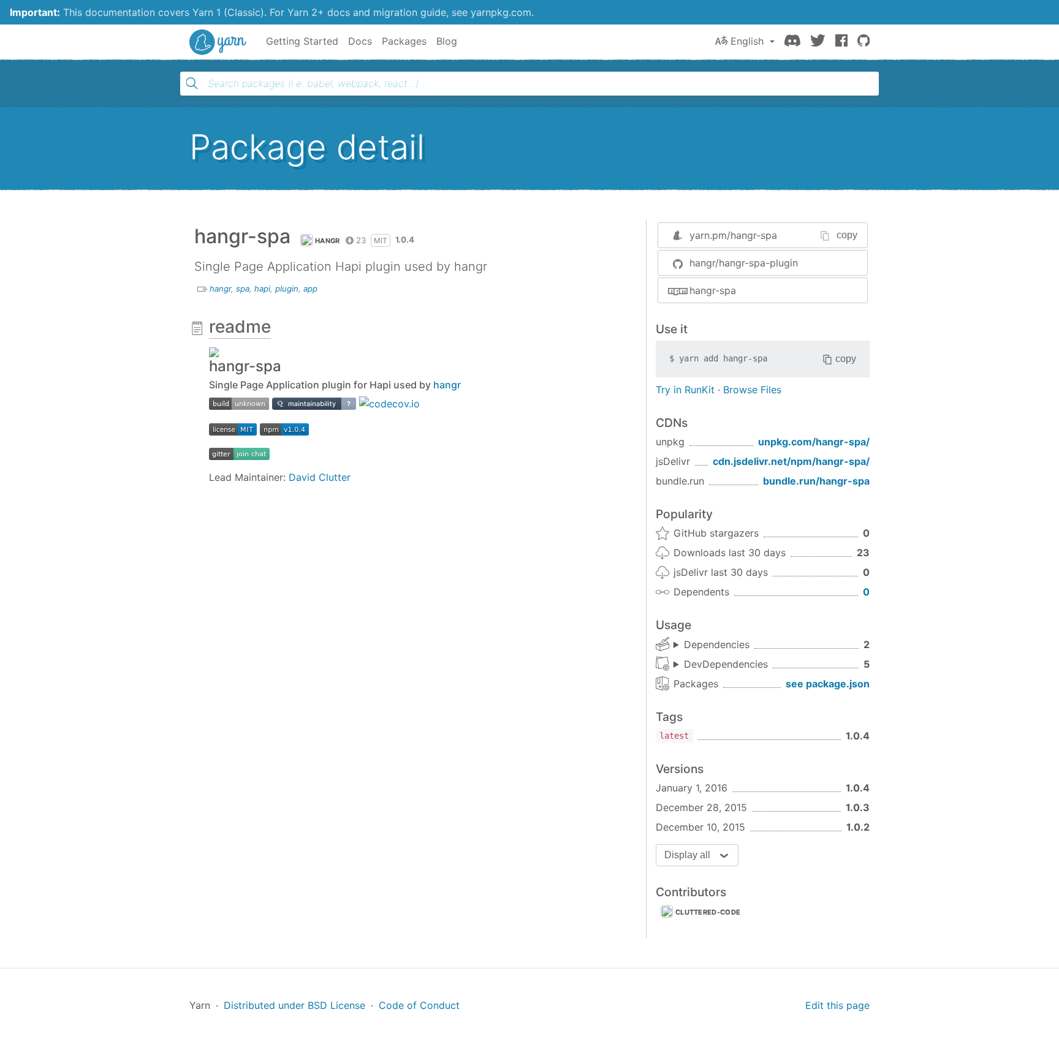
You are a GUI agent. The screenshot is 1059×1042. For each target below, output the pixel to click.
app (310, 288)
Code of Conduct (419, 1005)
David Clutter (320, 477)
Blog (446, 41)
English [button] (747, 41)
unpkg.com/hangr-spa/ (814, 442)
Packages (404, 41)
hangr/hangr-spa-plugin (743, 263)
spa (242, 288)
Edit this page (837, 1005)
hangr (327, 240)
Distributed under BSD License (294, 1005)
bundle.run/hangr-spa (816, 481)
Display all (687, 855)
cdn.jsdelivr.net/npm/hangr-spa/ (791, 461)
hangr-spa (712, 290)
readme (240, 326)
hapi (262, 288)
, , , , (721, 664)
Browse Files (752, 389)
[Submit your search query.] (192, 83)
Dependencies (717, 644)
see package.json (828, 684)
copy (847, 235)
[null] (239, 402)
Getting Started (302, 41)
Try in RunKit (685, 389)
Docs (360, 41)
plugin (286, 288)
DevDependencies (726, 664)
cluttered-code (707, 912)
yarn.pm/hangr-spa (733, 235)
